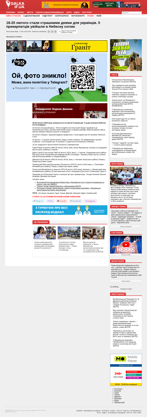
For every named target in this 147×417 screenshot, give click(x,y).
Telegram (39, 201)
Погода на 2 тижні (126, 289)
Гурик (116, 393)
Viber (51, 201)
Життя (30, 12)
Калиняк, (51, 193)
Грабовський (92, 193)
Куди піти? (47, 16)
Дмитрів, (69, 193)
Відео (77, 12)
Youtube (62, 201)
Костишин (118, 389)
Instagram (91, 201)
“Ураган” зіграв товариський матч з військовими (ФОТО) (59, 186)
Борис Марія (14, 31)
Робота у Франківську (132, 411)
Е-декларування (32, 16)
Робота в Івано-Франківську (50, 12)
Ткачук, (63, 193)
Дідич (116, 400)
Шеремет (118, 399)
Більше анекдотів (126, 226)
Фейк (98, 16)
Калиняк (117, 391)
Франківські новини (14, 37)
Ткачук (117, 395)
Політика (10, 12)
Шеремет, (77, 193)
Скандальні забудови (116, 413)
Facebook (76, 201)
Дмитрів (117, 397)
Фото (69, 12)
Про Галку (87, 12)
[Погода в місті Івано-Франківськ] (126, 287)
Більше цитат (126, 281)
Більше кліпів (126, 255)
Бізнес (21, 12)
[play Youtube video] (126, 245)
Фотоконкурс (78, 16)
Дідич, (84, 193)
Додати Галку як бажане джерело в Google (68, 31)
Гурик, (57, 193)
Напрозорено (62, 16)
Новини (79, 411)
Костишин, (43, 193)
